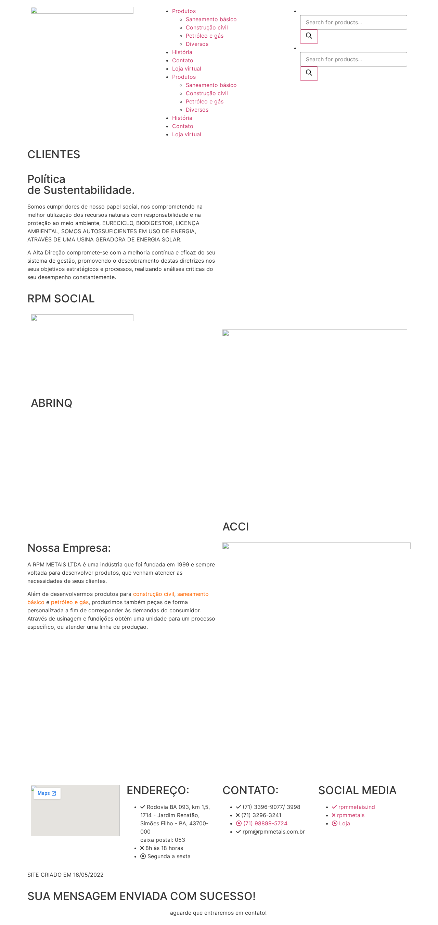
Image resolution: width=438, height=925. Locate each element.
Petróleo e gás (204, 35)
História (182, 52)
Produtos (184, 11)
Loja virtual (186, 68)
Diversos (197, 43)
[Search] (309, 36)
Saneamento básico (211, 19)
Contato (182, 60)
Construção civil (207, 27)
